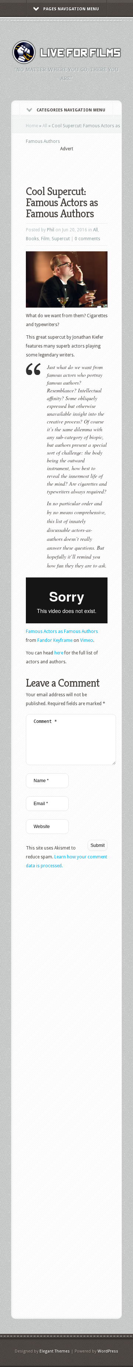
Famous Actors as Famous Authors (62, 631)
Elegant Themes (55, 1351)
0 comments (87, 238)
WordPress (108, 1351)
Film (45, 238)
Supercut (61, 238)
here (59, 653)
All (44, 125)
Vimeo (86, 640)
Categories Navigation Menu (71, 110)
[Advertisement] (79, 164)
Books (32, 238)
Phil (50, 229)
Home (32, 125)
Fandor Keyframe (54, 640)
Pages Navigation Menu (71, 9)
